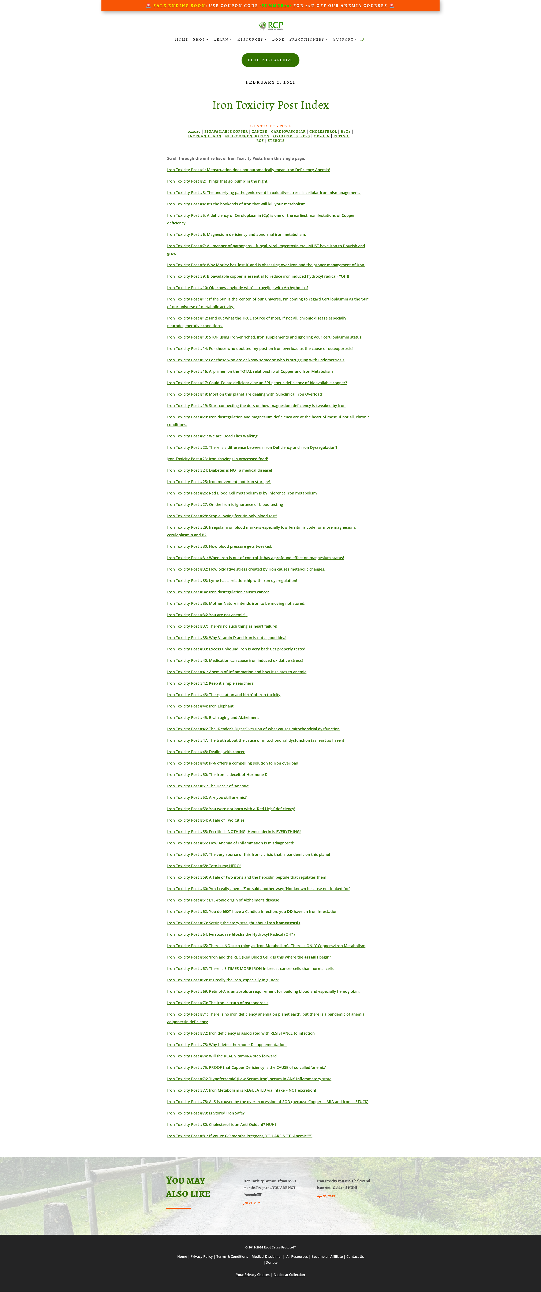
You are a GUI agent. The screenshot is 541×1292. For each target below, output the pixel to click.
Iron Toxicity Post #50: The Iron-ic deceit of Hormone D (217, 774)
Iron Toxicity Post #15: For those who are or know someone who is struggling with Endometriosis (255, 359)
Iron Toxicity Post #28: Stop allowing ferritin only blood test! (222, 515)
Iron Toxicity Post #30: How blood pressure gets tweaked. (219, 546)
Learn (221, 39)
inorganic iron (204, 136)
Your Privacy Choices (253, 1274)
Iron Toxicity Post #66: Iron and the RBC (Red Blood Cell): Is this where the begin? (249, 957)
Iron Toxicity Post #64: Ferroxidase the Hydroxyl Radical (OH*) (231, 934)
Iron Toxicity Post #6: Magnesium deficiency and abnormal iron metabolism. (236, 234)
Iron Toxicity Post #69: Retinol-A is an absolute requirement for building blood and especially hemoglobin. (263, 991)
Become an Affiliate (327, 1256)
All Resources (297, 1256)
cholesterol (323, 131)
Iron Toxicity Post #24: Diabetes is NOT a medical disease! (219, 470)
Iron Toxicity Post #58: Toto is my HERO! (204, 865)
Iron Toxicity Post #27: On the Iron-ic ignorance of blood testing (225, 504)
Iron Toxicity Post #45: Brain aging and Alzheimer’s (214, 717)
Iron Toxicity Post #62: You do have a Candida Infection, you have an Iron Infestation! (253, 911)
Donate (271, 1262)
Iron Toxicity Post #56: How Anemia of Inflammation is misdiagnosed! (230, 842)
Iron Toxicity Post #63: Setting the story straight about (233, 922)
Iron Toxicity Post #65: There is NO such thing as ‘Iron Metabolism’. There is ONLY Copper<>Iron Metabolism (266, 945)
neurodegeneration (247, 136)
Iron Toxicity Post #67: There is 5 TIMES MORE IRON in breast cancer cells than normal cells (250, 968)
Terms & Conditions (232, 1256)
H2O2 (346, 131)
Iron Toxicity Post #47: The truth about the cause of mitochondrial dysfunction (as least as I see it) (256, 740)
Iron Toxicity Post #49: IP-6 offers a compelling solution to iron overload (233, 763)
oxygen (322, 136)
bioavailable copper (226, 131)
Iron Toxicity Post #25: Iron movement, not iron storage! (219, 481)
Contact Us (355, 1256)
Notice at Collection (289, 1274)
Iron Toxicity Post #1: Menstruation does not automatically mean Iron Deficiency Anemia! (248, 169)
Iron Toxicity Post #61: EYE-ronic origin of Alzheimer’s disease (223, 900)
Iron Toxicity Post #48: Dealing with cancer (206, 751)
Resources (250, 39)
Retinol (341, 136)
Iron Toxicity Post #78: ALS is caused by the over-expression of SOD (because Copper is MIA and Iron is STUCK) (267, 1101)
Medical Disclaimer (267, 1256)
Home (181, 39)
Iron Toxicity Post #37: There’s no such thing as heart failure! (222, 626)
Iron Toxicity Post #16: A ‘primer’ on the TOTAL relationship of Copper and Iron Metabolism (250, 371)
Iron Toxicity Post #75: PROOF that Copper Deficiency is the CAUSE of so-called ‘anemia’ (246, 1067)
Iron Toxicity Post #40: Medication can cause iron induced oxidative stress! (235, 660)
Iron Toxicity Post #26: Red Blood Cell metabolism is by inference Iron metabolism (242, 493)
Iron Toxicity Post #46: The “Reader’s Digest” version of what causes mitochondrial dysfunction (253, 728)
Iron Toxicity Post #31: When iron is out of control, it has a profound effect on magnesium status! (255, 557)
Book (278, 39)
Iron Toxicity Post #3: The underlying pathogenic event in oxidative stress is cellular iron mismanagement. (264, 192)
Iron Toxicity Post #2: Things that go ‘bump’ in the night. (217, 181)
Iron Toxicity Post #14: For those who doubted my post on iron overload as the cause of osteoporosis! (260, 348)
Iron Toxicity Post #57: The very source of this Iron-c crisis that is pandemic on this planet (248, 854)
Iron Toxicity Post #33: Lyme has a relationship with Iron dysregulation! (232, 580)
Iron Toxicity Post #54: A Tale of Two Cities (206, 820)
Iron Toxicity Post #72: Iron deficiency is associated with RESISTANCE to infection (241, 1033)
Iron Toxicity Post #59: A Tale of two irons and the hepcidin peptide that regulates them (246, 877)
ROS (260, 140)
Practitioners (306, 39)
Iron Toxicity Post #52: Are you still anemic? (207, 797)
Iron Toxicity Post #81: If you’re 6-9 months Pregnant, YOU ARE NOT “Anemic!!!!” (239, 1135)
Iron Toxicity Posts (271, 125)
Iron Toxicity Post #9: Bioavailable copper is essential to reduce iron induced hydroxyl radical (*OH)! (258, 276)
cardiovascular (288, 131)
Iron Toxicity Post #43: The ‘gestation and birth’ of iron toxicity (223, 694)
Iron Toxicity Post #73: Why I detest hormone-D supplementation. (227, 1044)
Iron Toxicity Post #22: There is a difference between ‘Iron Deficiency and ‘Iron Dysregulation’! (252, 447)
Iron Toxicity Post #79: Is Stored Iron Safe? (206, 1113)
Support (343, 39)
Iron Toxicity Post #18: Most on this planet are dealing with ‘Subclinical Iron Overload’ (244, 394)
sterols (276, 140)
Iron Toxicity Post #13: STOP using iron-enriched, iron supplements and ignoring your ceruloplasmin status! (264, 337)
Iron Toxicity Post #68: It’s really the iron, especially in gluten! (223, 979)
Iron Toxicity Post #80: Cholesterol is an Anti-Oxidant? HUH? (221, 1124)
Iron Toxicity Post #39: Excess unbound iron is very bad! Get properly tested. (236, 648)
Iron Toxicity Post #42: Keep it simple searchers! (210, 683)
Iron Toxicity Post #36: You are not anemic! (206, 614)
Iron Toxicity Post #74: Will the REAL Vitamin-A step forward (222, 1055)
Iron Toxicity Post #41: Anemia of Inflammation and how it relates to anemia (236, 671)
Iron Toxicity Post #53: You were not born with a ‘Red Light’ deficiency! (231, 808)
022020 (194, 131)
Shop (199, 39)
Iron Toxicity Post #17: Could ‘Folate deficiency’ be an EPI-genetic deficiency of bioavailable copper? (257, 382)
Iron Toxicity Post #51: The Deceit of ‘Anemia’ (208, 785)
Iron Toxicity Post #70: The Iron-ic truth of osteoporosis (217, 1002)
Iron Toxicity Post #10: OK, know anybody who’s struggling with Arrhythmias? (237, 287)
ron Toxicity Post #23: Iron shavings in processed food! (218, 458)
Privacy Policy (202, 1256)
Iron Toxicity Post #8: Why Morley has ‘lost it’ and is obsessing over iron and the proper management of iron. (266, 264)
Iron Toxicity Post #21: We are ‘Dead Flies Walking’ (212, 435)
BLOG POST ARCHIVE (270, 60)
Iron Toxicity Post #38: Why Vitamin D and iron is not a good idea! (226, 637)
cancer (259, 131)
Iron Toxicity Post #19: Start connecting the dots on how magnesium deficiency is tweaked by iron (256, 405)
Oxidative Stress (291, 136)
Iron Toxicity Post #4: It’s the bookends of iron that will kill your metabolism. (237, 203)
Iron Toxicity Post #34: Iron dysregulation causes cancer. (218, 591)
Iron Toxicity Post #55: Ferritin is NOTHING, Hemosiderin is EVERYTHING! (234, 831)
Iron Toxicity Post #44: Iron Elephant (200, 706)
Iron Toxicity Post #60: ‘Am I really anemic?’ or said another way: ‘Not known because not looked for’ (258, 888)
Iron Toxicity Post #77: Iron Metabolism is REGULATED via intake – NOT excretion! (241, 1090)
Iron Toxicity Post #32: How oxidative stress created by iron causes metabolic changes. (246, 569)
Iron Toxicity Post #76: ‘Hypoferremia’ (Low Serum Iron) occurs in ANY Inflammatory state (249, 1078)
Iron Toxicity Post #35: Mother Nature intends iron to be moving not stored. (236, 603)
